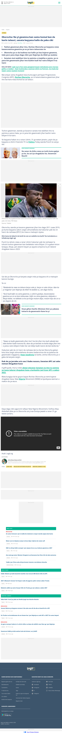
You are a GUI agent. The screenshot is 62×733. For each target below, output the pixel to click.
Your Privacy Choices (33, 732)
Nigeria (22, 379)
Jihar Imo (9, 466)
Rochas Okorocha (22, 77)
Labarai (8, 536)
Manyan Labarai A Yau (39, 466)
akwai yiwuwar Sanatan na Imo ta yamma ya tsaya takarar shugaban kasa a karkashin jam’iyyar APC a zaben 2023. (30, 370)
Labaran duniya (10, 564)
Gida (3, 29)
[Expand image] (59, 185)
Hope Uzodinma (27, 354)
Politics (31, 142)
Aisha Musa (20, 43)
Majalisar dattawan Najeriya (22, 466)
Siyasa (7, 29)
